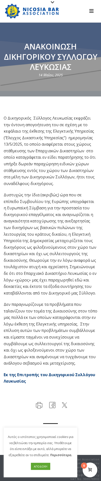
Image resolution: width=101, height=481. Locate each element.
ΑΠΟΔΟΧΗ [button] (40, 466)
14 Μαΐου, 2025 (50, 75)
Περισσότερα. (61, 455)
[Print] (39, 404)
